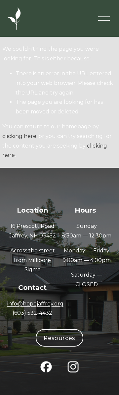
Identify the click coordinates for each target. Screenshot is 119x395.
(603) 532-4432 (32, 313)
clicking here (19, 136)
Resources (59, 337)
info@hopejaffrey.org (35, 303)
